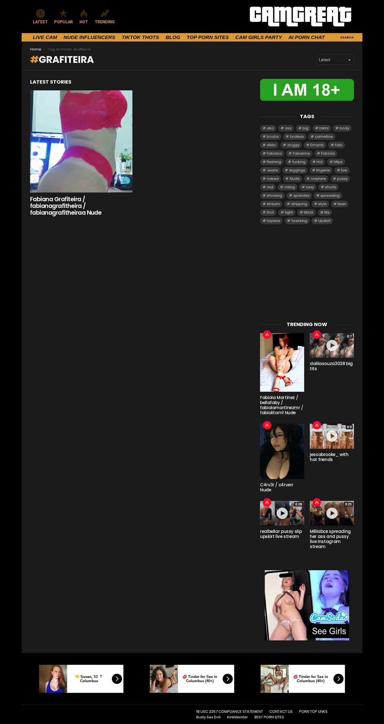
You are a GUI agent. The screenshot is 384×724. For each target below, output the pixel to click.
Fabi (338, 145)
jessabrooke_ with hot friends (329, 457)
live (344, 170)
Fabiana (274, 153)
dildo (271, 145)
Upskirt (324, 220)
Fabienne (301, 153)
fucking (299, 161)
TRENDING (105, 22)
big (305, 128)
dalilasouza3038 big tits (331, 366)
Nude (295, 178)
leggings (297, 170)
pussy (342, 178)
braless (297, 136)
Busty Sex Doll (208, 717)
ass (288, 128)
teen (342, 204)
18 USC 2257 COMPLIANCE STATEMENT (229, 711)
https (338, 161)
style (322, 204)
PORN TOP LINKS (313, 711)
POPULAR (63, 22)
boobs (273, 136)
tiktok (308, 212)
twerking (299, 220)
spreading (330, 195)
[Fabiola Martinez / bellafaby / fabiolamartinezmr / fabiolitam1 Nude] (282, 362)
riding (289, 187)
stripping (299, 204)
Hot (320, 161)
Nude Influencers (89, 37)
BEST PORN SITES (269, 717)
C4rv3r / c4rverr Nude (276, 487)
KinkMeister (237, 717)
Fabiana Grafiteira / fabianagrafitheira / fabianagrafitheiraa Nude (65, 205)
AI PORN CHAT (306, 37)
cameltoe (324, 136)
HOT (84, 22)
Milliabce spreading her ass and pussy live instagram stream (330, 538)
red (270, 187)
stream (273, 204)
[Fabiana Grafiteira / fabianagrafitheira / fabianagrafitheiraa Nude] (81, 141)
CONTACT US (281, 711)
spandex (301, 195)
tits (326, 212)
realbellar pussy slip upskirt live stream (281, 533)
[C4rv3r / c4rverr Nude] (282, 451)
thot (270, 212)
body (344, 128)
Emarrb (317, 145)
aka (270, 128)
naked (273, 178)
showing (274, 195)
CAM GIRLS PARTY (258, 37)
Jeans (272, 170)
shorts (330, 187)
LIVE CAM (45, 37)
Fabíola (328, 153)
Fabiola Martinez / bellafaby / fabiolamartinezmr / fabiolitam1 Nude (281, 405)
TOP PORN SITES (208, 37)
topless (273, 220)
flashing (274, 161)
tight (289, 212)
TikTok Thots (140, 37)
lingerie (323, 170)
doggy (293, 145)
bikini (324, 128)
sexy (310, 187)
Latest (40, 22)
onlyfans (318, 178)
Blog (173, 37)
